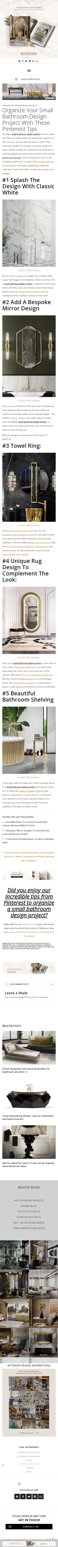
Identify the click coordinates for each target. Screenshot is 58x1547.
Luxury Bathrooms (18, 947)
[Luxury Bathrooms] (29, 80)
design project (9, 945)
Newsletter (28, 924)
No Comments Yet (19, 984)
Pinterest (35, 932)
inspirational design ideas (29, 945)
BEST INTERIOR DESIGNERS (29, 1222)
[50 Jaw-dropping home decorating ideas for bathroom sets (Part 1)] (29, 1048)
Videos (29, 1460)
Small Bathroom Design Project (24, 948)
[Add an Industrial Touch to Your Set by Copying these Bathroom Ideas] (29, 1142)
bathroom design (16, 943)
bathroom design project (38, 943)
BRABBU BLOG (29, 1206)
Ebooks (29, 1468)
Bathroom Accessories (29, 1456)
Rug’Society (26, 678)
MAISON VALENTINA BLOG (29, 1200)
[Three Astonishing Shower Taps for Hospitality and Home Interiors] (29, 1095)
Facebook (13, 932)
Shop (29, 1472)
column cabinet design (31, 791)
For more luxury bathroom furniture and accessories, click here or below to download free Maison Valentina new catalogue (29, 856)
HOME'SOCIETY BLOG (29, 1217)
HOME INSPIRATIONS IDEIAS (29, 1228)
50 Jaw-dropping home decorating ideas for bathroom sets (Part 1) (26, 1070)
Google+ (48, 932)
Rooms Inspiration (30, 1464)
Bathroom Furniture (29, 1452)
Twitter (24, 932)
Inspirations (7, 105)
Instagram (29, 936)
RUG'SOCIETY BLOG (29, 1211)
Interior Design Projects (25, 105)
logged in (23, 997)
